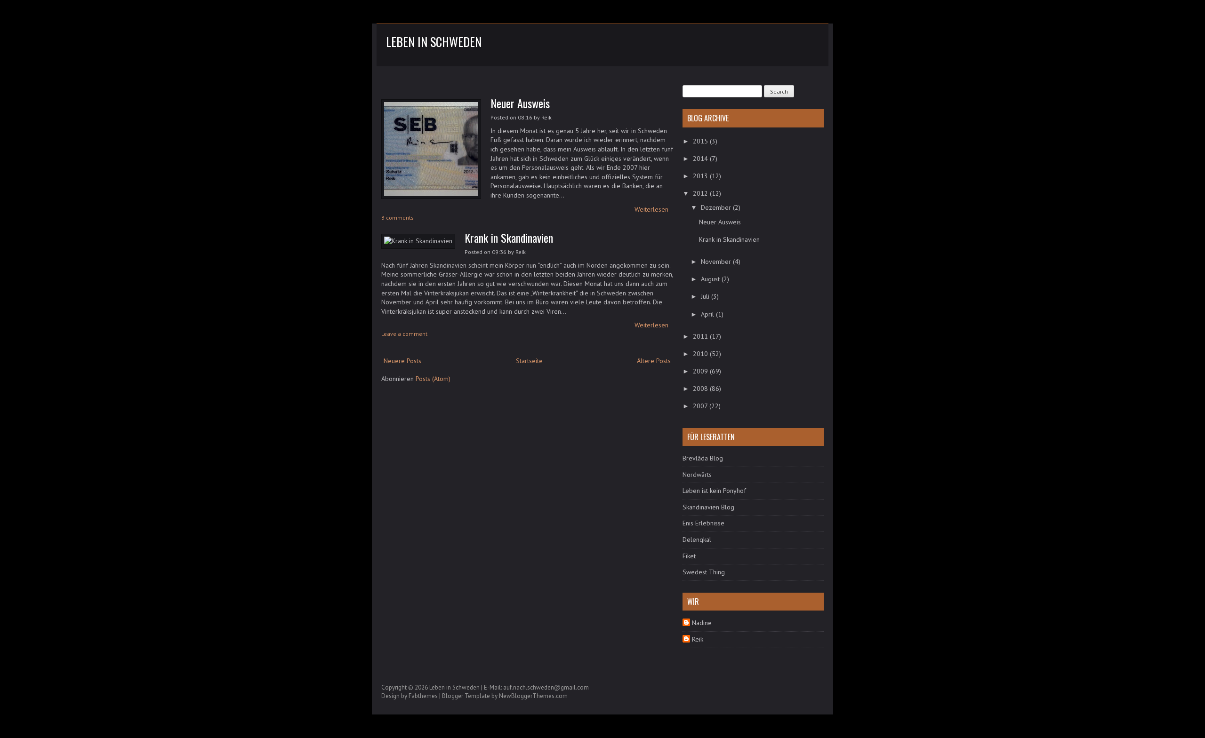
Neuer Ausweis (520, 103)
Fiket (689, 556)
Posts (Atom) (433, 378)
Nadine (702, 623)
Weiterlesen (651, 209)
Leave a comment (404, 333)
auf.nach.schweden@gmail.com (546, 687)
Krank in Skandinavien (509, 237)
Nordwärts (697, 474)
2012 (701, 193)
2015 (701, 141)
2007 (701, 406)
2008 (701, 388)
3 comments (397, 217)
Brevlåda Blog (703, 458)
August (711, 279)
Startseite (529, 361)
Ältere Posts (654, 361)
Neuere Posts (402, 361)
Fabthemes (423, 696)
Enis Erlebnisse (703, 523)
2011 (701, 336)
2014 (701, 158)
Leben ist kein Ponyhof (714, 490)
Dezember (717, 207)
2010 (701, 353)
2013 (701, 176)
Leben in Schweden (434, 41)
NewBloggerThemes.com (533, 696)
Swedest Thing (704, 572)
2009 (701, 371)
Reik (697, 639)
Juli (706, 296)
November (717, 261)
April (708, 314)
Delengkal (697, 539)
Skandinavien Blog (708, 507)
